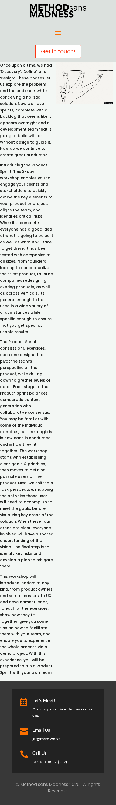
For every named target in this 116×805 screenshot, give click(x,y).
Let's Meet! (44, 700)
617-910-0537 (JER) (49, 762)
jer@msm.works (46, 738)
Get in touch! (58, 51)
